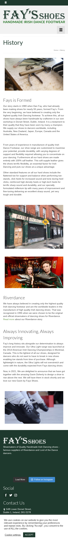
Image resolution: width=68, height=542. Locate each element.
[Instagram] (15, 495)
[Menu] (61, 30)
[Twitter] (11, 495)
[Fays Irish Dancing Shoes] (34, 16)
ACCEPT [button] (29, 535)
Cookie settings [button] (13, 535)
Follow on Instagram (43, 479)
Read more (8, 319)
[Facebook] (6, 495)
